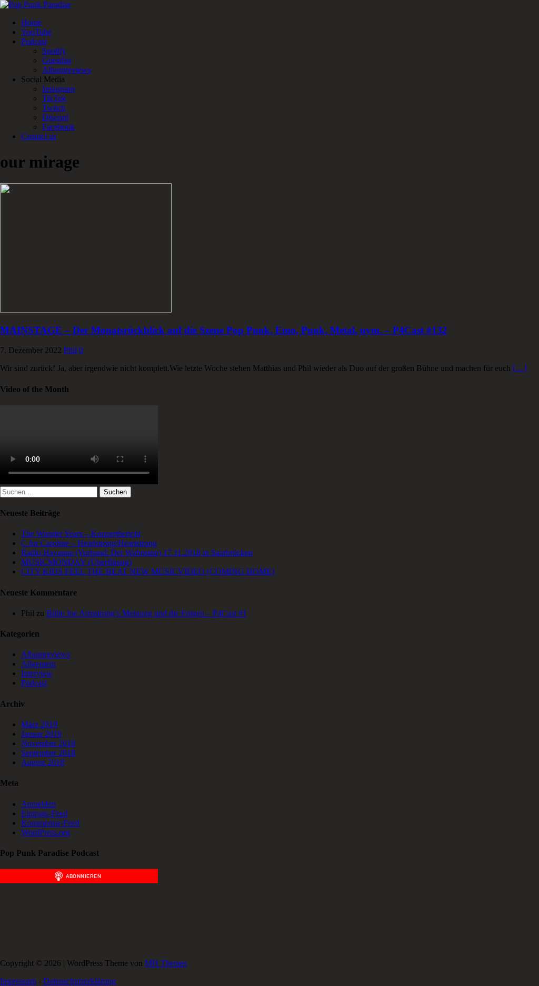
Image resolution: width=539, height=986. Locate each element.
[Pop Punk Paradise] (35, 4)
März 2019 (39, 724)
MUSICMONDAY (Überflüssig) (76, 562)
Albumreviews (66, 69)
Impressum (18, 981)
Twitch (53, 107)
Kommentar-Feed (50, 822)
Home (31, 22)
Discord (55, 117)
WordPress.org (45, 832)
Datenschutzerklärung (79, 981)
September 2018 (48, 752)
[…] (519, 368)
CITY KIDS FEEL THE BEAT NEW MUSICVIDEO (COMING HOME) (147, 571)
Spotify (54, 50)
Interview (37, 673)
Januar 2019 (41, 733)
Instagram (58, 88)
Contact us (38, 136)
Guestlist (56, 60)
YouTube (36, 31)
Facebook (58, 126)
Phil (70, 350)
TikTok (54, 98)
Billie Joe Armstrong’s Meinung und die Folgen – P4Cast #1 (146, 613)
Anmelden (38, 803)
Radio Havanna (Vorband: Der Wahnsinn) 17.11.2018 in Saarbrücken (137, 552)
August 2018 (42, 762)
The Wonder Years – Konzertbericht (81, 533)
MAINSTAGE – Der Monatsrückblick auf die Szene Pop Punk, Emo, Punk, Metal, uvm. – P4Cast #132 (223, 330)
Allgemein (38, 663)
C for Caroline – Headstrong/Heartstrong (89, 543)
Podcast (34, 41)
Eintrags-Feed (44, 813)
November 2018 (48, 743)
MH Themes (166, 963)
